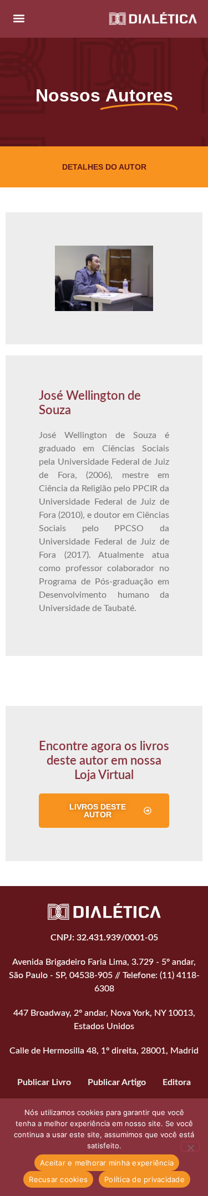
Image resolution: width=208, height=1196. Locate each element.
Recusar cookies (58, 1179)
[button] (18, 18)
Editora (177, 1082)
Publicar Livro (44, 1082)
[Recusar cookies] (190, 1147)
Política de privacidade (144, 1179)
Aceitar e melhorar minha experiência (107, 1162)
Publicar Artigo (117, 1082)
